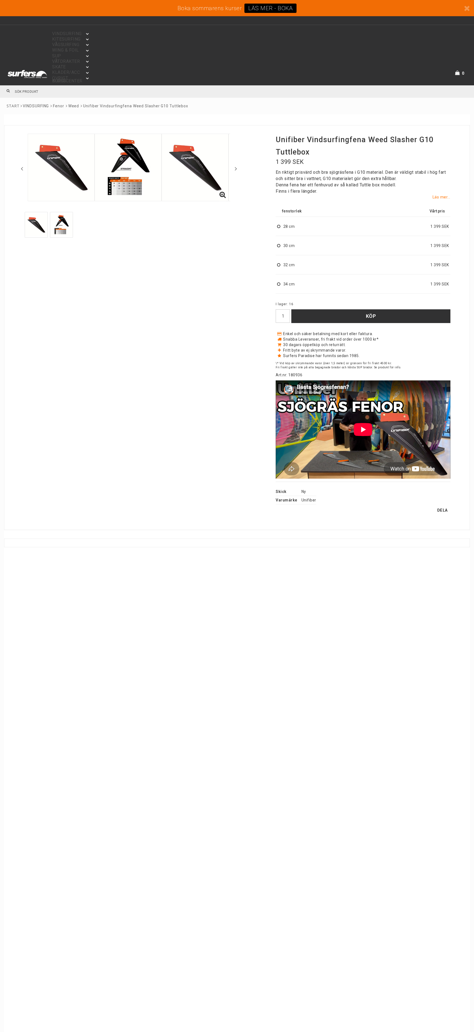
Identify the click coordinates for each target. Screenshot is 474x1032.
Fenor (58, 106)
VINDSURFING (36, 106)
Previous (22, 169)
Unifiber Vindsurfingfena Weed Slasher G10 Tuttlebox (135, 106)
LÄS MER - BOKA (270, 8)
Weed (73, 106)
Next (236, 169)
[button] (463, 73)
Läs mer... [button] (441, 197)
